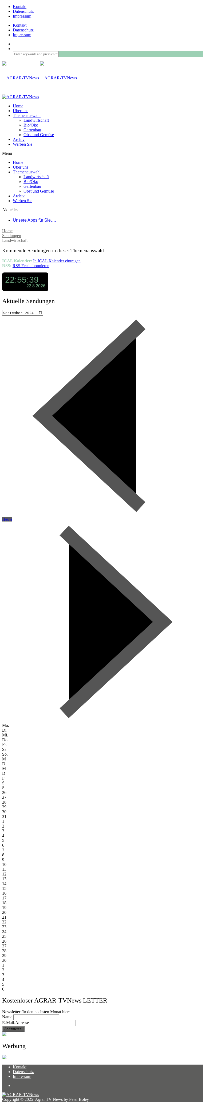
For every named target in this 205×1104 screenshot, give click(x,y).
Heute (7, 519)
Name (7, 1017)
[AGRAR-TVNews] (39, 78)
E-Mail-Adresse (15, 1022)
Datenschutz (23, 11)
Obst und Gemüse (38, 134)
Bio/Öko (30, 125)
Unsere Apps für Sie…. (34, 220)
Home (7, 231)
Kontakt (19, 6)
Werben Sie (22, 144)
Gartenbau (32, 130)
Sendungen (11, 235)
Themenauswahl (27, 115)
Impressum (22, 16)
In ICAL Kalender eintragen (57, 261)
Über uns (20, 110)
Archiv (19, 139)
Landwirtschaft (36, 120)
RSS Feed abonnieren (31, 265)
